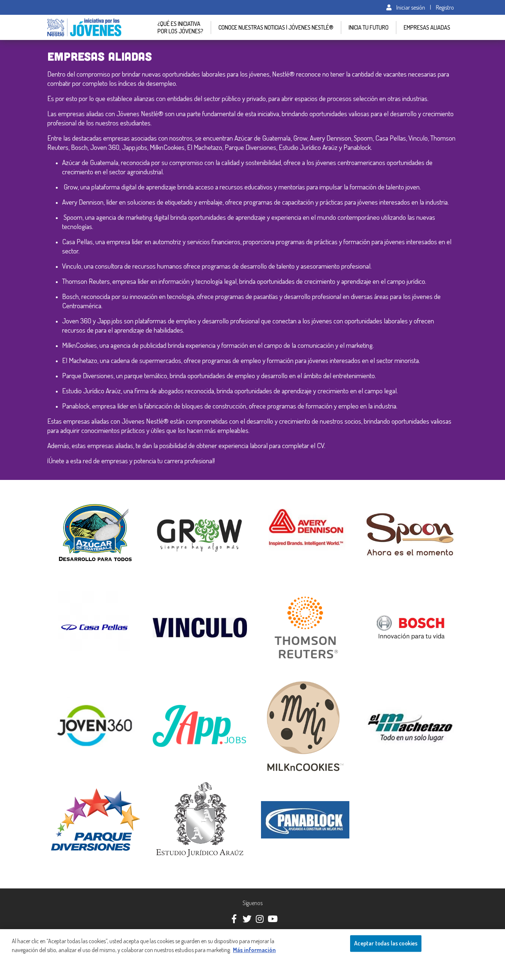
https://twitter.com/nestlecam (246, 918)
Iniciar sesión (410, 7)
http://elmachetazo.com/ (387, 682)
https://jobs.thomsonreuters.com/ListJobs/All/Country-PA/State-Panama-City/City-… (305, 587)
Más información (254, 950)
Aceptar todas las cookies (385, 943)
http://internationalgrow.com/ (182, 494)
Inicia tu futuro (369, 27)
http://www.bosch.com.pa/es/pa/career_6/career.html (410, 583)
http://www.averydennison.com (289, 494)
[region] (252, 943)
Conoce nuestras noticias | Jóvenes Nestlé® (275, 27)
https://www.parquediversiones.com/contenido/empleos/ (94, 780)
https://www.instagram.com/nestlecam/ (259, 918)
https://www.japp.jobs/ (174, 682)
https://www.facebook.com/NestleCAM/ (233, 918)
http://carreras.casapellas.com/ (78, 583)
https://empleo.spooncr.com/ (392, 494)
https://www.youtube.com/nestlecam (272, 918)
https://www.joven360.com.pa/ (79, 682)
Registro (445, 7)
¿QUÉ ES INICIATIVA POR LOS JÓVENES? (180, 27)
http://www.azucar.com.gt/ (73, 494)
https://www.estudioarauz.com (183, 780)
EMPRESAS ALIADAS (427, 27)
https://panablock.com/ (280, 780)
